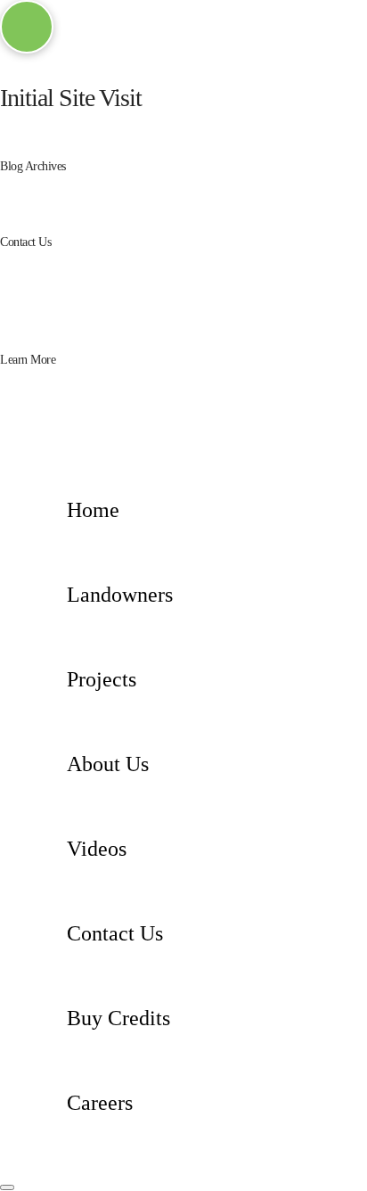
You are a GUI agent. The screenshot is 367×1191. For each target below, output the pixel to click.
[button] (26, 26)
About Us (69, 404)
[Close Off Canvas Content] (7, 1187)
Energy (63, 390)
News (59, 197)
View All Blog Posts (96, 211)
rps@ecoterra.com (212, 287)
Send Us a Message (48, 328)
